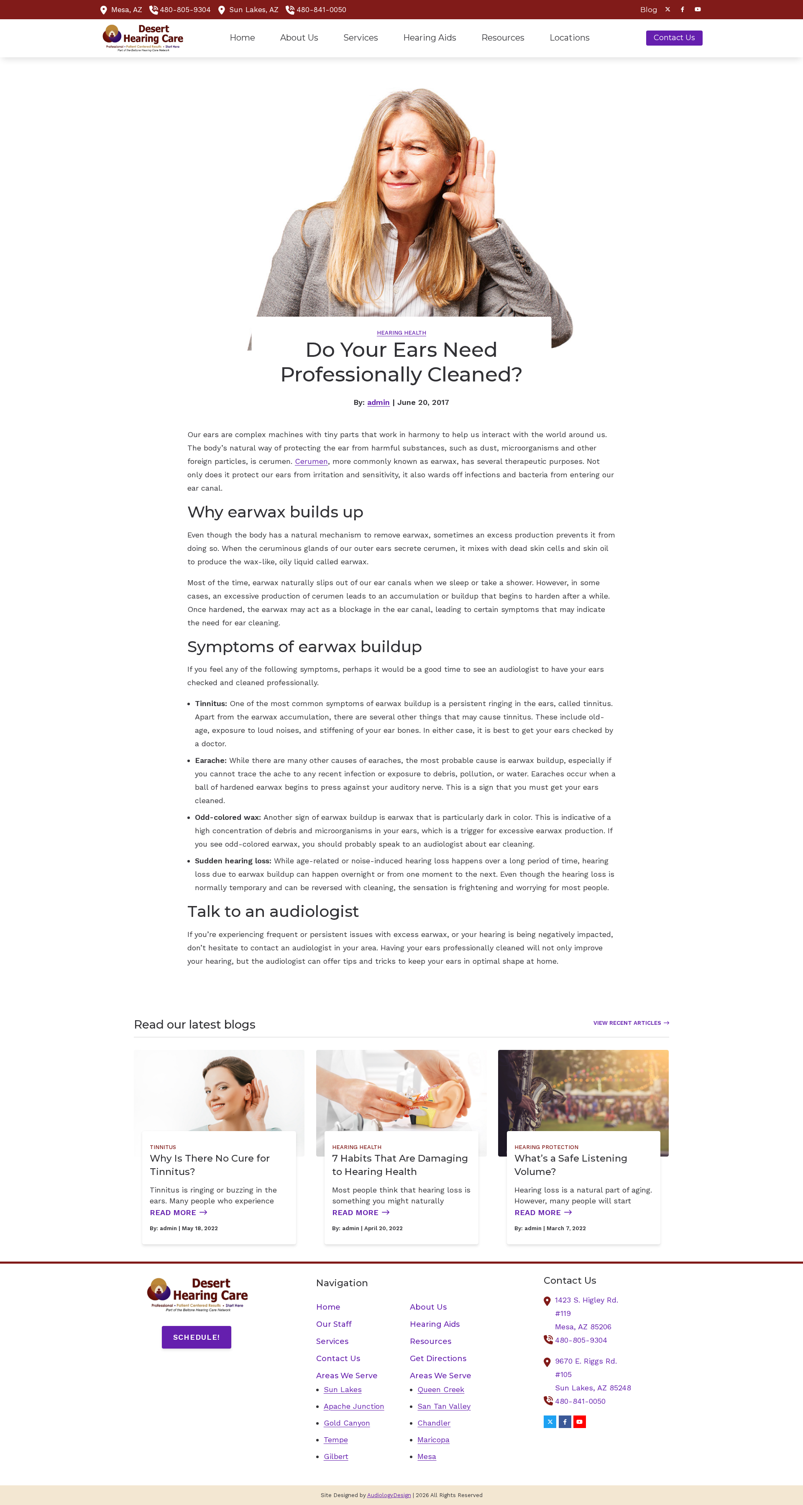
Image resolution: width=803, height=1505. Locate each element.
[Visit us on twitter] (667, 9)
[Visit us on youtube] (698, 9)
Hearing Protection (546, 1147)
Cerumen (311, 461)
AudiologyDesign (389, 1495)
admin (378, 402)
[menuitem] (646, 9)
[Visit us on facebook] (683, 9)
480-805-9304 (185, 9)
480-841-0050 (321, 9)
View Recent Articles (627, 1023)
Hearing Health (401, 333)
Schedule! (196, 1337)
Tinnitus (163, 1147)
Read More (173, 1212)
